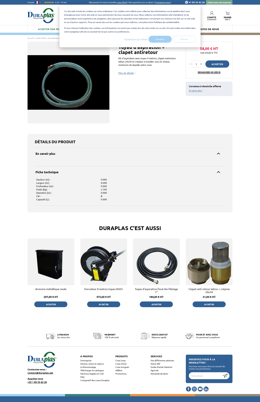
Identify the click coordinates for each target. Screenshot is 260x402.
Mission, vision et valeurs (92, 363)
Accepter (160, 39)
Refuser (184, 39)
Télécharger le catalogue (92, 370)
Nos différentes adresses (162, 360)
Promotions (121, 373)
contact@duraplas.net (40, 372)
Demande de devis (159, 373)
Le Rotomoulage (88, 367)
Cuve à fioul (121, 363)
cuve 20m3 (122, 2)
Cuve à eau (120, 360)
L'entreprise (85, 360)
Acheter (217, 64)
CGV (102, 373)
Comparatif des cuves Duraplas (94, 380)
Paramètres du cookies (135, 39)
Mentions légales (88, 373)
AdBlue (118, 370)
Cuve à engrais (122, 367)
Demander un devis (209, 72)
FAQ (82, 377)
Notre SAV (155, 363)
